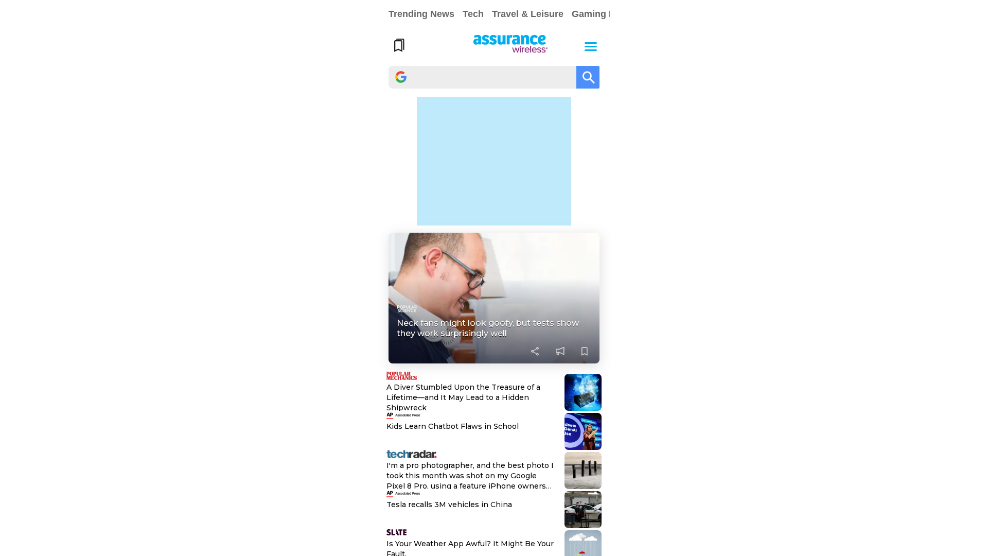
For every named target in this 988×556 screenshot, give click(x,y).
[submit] (587, 77)
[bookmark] (584, 351)
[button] (590, 45)
